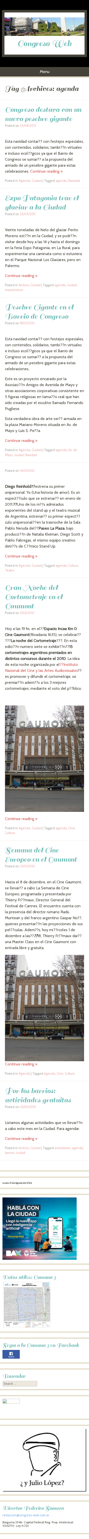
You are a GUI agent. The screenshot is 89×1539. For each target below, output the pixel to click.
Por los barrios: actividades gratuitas (38, 1095)
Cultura (73, 565)
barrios (9, 1153)
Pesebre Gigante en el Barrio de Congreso (39, 311)
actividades (62, 1148)
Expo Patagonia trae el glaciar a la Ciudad (42, 202)
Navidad (74, 181)
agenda (61, 181)
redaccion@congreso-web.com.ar (25, 1515)
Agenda (24, 181)
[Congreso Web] (44, 34)
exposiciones (14, 290)
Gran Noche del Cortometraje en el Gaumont (34, 597)
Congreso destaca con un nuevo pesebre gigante (43, 114)
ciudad (72, 285)
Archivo (24, 285)
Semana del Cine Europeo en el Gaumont (41, 854)
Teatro (9, 570)
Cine (71, 828)
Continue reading (46, 171)
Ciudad (37, 181)
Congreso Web (44, 43)
